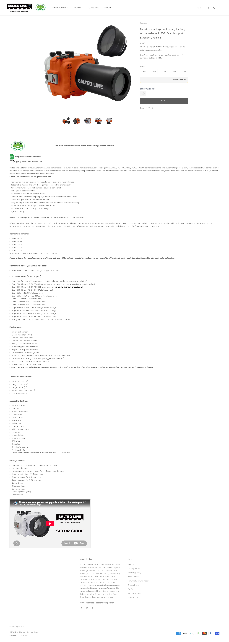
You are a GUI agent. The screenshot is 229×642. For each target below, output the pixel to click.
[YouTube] (92, 608)
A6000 (144, 71)
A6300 (163, 71)
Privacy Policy (134, 568)
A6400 (173, 71)
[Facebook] (146, 108)
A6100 (153, 71)
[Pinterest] (152, 108)
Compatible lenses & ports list (27, 156)
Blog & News (133, 585)
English (199, 8)
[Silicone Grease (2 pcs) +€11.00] (143, 93)
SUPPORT (107, 7)
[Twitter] (149, 108)
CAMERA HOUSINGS (59, 7)
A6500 (183, 71)
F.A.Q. (130, 589)
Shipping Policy (134, 572)
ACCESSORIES (93, 7)
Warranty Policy (134, 593)
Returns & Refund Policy (138, 581)
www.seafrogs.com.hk (96, 145)
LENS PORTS (78, 7)
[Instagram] (87, 608)
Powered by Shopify (18, 635)
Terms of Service (135, 577)
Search (131, 564)
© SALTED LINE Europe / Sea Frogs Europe (24, 632)
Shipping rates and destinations (28, 161)
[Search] (214, 8)
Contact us (133, 597)
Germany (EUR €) (16, 627)
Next (164, 100)
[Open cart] (220, 7)
